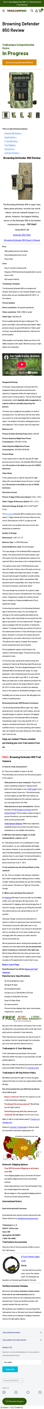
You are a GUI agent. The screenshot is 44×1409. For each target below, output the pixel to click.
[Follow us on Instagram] (16, 1392)
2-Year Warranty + (11, 141)
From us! (8, 897)
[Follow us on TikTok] (40, 1392)
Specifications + (10, 137)
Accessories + (9, 149)
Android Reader (10, 813)
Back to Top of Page (10, 964)
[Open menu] (3, 11)
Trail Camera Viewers (13, 823)
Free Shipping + (10, 145)
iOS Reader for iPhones (23, 810)
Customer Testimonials (18, 1127)
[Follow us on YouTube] (28, 1392)
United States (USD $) (11, 1380)
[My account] (36, 10)
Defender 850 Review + (13, 133)
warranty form (33, 1068)
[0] (40, 10)
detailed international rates (28, 1218)
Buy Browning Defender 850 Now (19, 62)
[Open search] (32, 10)
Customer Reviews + (12, 153)
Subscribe (10, 1369)
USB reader (32, 789)
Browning (9, 514)
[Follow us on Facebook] (4, 1392)
